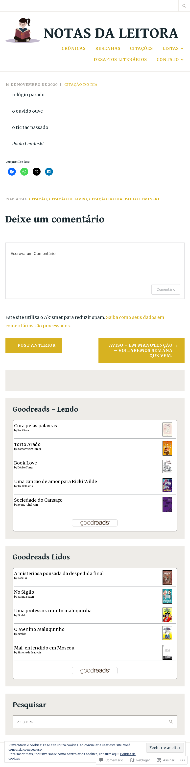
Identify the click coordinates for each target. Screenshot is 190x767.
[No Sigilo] (167, 602)
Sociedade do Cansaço (38, 500)
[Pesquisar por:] (184, 5)
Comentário (166, 289)
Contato (168, 59)
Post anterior (37, 345)
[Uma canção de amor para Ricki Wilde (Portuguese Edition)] (167, 490)
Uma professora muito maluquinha (53, 611)
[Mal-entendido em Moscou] (167, 658)
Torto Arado (27, 444)
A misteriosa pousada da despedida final (59, 573)
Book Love (25, 463)
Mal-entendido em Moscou (44, 648)
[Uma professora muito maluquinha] (167, 620)
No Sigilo (24, 592)
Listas (171, 48)
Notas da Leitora (111, 33)
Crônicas (74, 48)
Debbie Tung (25, 467)
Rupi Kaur (23, 430)
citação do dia (80, 84)
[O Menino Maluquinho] (167, 639)
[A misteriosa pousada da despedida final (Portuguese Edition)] (167, 583)
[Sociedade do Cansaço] (167, 511)
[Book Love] (167, 471)
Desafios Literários (120, 59)
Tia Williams (25, 486)
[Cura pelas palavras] (167, 435)
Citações (141, 48)
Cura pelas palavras (35, 426)
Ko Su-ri (22, 578)
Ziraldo (22, 615)
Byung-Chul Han (28, 504)
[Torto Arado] (167, 454)
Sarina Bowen (26, 596)
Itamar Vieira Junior (29, 449)
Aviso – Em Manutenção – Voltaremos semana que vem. (140, 350)
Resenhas (107, 48)
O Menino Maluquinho (39, 629)
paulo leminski (142, 199)
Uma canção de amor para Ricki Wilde (55, 481)
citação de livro (68, 199)
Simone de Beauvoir (29, 652)
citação (38, 199)
